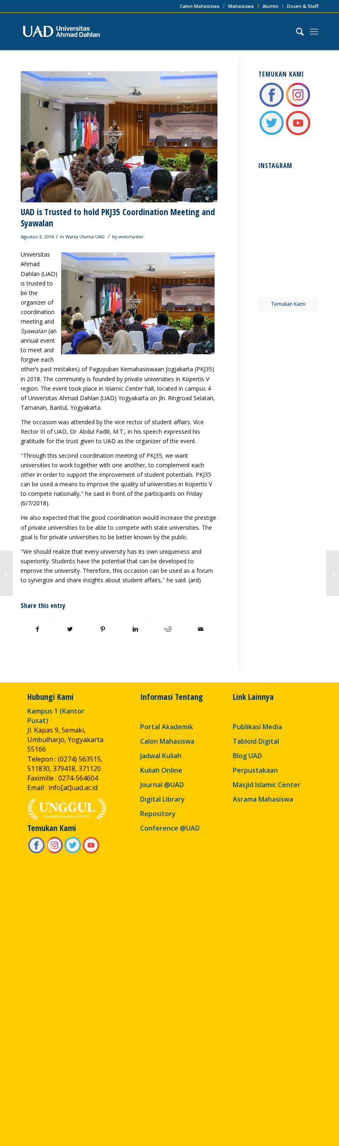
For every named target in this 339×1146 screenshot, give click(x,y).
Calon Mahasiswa (200, 6)
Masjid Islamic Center (267, 784)
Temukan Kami (288, 304)
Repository (158, 813)
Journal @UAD (162, 784)
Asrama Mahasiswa (263, 799)
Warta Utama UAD (85, 236)
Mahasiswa (241, 6)
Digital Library (162, 799)
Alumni (270, 6)
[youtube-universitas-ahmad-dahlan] (298, 134)
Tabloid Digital (256, 741)
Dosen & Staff (302, 6)
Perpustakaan (255, 770)
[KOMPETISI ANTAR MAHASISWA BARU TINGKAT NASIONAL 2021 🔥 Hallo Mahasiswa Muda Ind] (303, 249)
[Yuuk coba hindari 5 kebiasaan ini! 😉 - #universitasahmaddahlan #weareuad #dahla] (272, 218)
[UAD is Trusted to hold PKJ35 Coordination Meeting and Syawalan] (119, 136)
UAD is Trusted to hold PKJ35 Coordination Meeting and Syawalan (118, 217)
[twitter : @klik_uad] (271, 134)
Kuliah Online (161, 770)
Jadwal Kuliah (160, 755)
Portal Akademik (166, 726)
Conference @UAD (170, 828)
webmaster (131, 236)
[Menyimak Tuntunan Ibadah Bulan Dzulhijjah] (6, 573)
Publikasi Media (257, 726)
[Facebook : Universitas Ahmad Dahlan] (271, 106)
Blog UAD (247, 755)
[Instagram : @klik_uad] (298, 106)
